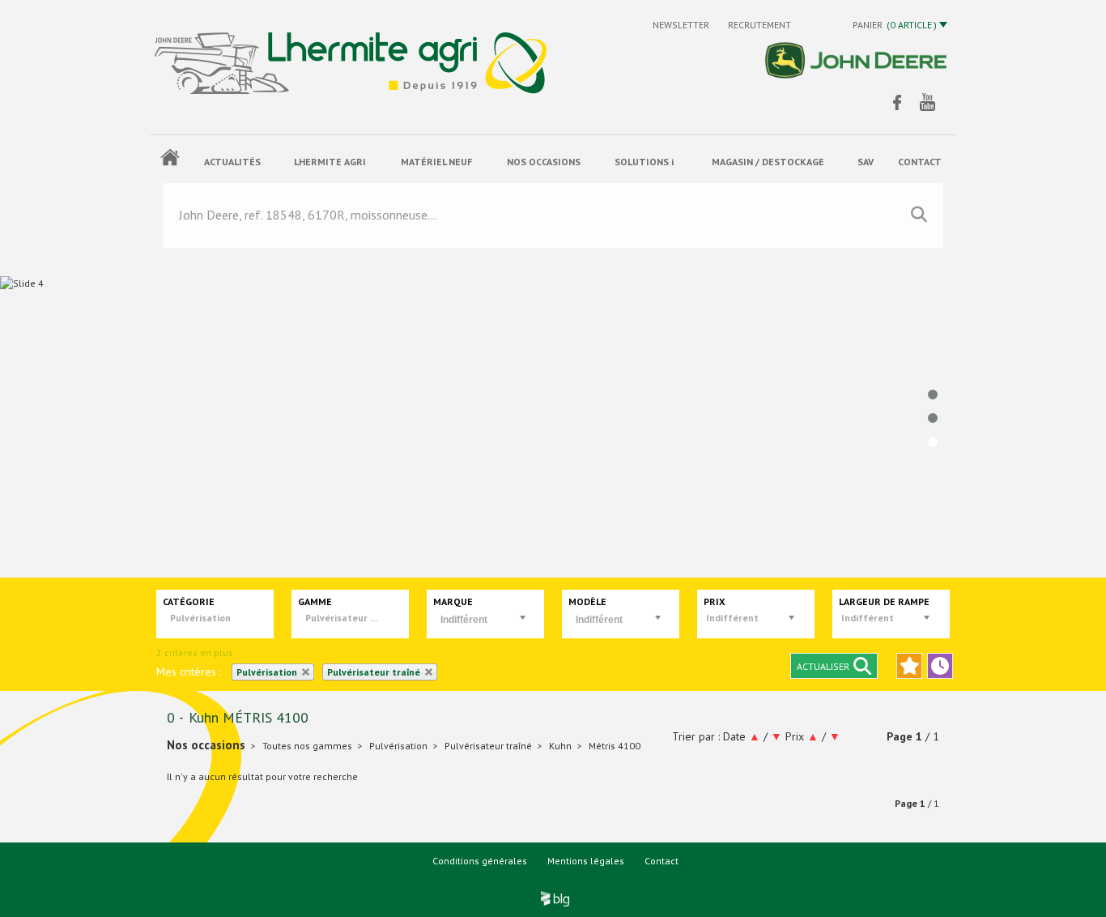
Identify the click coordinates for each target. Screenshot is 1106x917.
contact (920, 162)
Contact (661, 861)
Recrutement (759, 25)
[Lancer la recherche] (919, 214)
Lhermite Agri (330, 162)
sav (865, 162)
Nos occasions (544, 162)
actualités (232, 162)
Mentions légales (585, 861)
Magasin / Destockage (768, 162)
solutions (644, 162)
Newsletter (682, 25)
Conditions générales (479, 861)
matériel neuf (436, 162)
